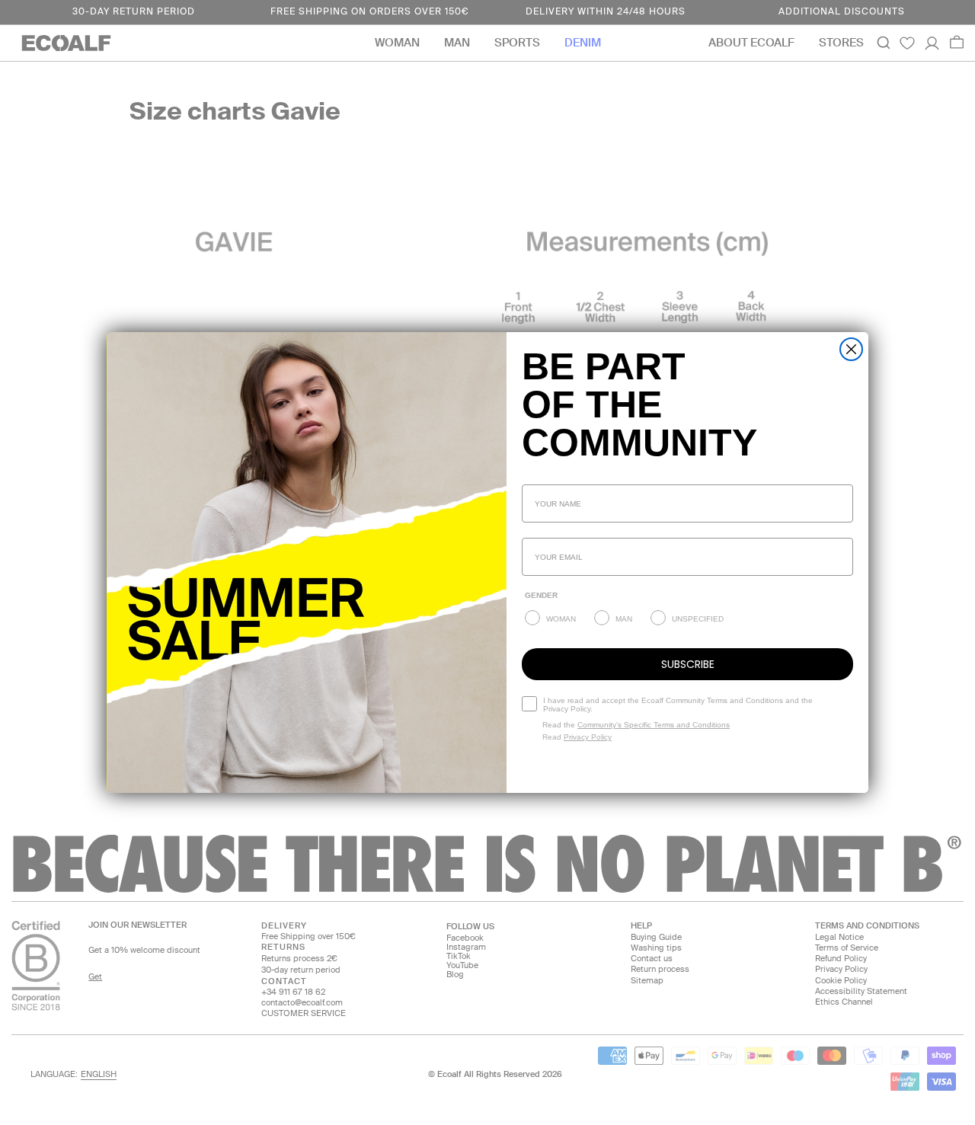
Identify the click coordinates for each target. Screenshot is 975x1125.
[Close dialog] (851, 349)
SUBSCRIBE (687, 664)
